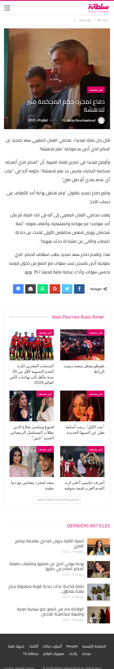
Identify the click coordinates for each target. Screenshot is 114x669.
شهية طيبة (16, 646)
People (72, 646)
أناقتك (33, 646)
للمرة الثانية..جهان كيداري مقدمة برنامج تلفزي (49, 543)
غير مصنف (96, 89)
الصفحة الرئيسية (94, 646)
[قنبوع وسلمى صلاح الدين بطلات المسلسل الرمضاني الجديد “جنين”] (32, 406)
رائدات (73, 653)
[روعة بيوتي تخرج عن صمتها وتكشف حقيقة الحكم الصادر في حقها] (98, 569)
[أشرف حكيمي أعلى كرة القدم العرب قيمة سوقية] (82, 461)
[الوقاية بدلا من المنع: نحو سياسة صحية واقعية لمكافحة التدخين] (98, 614)
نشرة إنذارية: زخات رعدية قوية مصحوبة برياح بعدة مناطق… (46, 588)
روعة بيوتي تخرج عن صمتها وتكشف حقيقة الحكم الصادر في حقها (46, 565)
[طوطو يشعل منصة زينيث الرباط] (82, 344)
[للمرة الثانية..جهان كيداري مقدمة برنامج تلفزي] (98, 546)
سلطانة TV (31, 653)
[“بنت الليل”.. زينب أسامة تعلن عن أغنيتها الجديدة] (82, 406)
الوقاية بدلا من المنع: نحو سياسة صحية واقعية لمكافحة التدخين (50, 611)
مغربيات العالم (53, 653)
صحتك (86, 653)
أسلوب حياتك (52, 646)
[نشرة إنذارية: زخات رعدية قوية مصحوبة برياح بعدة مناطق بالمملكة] (98, 592)
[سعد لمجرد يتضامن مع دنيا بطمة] (32, 461)
